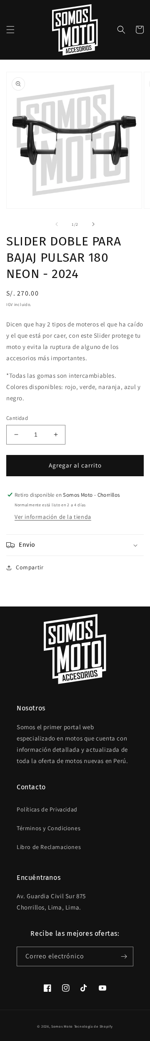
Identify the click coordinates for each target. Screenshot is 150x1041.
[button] (10, 29)
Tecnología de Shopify (93, 1026)
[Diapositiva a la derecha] (93, 224)
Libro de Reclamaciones (49, 847)
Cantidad (17, 418)
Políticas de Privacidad (47, 809)
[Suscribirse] (124, 956)
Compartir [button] (29, 567)
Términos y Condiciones (48, 828)
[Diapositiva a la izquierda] (57, 224)
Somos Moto (62, 1026)
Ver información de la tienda (53, 516)
